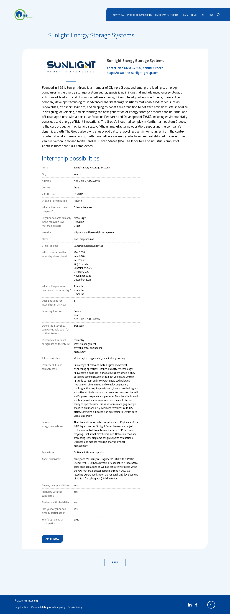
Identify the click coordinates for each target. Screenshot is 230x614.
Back (115, 562)
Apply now (52, 539)
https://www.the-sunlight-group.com (132, 72)
